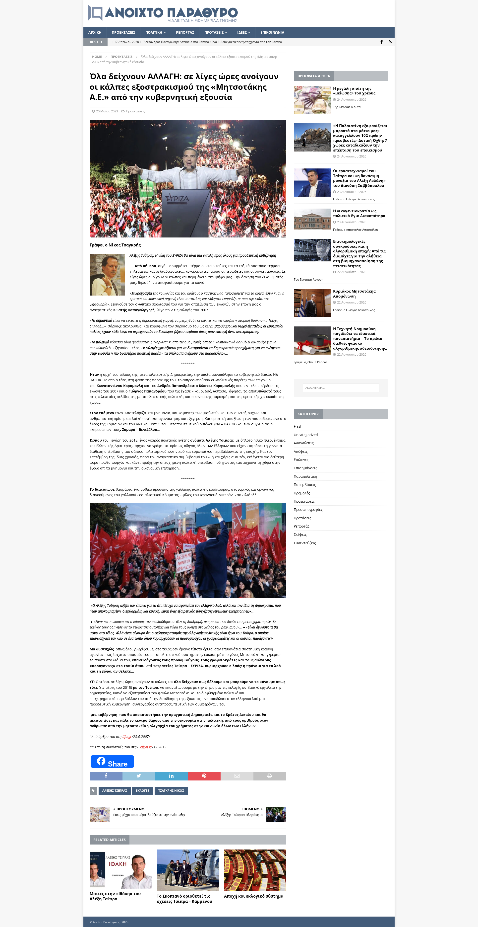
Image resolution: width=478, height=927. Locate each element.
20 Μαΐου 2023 (107, 111)
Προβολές (302, 493)
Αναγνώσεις (304, 443)
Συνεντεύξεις (305, 543)
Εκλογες (142, 790)
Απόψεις (301, 451)
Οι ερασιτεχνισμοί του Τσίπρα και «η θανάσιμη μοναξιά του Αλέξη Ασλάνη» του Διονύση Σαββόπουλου (359, 178)
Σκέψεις (300, 534)
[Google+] (390, 42)
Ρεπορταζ (185, 32)
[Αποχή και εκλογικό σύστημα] (255, 870)
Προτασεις (214, 32)
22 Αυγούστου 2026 (351, 272)
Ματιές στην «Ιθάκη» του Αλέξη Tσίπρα (115, 896)
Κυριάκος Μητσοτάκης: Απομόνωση (354, 294)
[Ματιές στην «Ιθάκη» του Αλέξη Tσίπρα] (121, 869)
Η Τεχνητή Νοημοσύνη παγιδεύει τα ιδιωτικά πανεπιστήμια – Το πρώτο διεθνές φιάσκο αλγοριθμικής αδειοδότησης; (360, 338)
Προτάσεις (302, 518)
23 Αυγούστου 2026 (351, 191)
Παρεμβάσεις (305, 484)
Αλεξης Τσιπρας (114, 790)
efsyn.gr (146, 747)
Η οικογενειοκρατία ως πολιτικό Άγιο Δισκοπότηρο (359, 213)
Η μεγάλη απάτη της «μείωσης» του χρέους (354, 91)
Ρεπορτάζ (301, 526)
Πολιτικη (153, 32)
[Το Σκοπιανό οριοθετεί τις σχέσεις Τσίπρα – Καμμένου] (188, 870)
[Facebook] (381, 42)
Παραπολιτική (305, 476)
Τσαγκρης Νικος (171, 790)
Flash (298, 426)
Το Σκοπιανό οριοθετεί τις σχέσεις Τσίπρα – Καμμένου (184, 898)
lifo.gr (127, 736)
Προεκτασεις (123, 32)
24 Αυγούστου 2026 (351, 99)
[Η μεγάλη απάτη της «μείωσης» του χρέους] (312, 100)
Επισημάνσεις (305, 467)
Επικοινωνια (272, 32)
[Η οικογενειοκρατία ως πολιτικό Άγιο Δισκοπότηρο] (312, 219)
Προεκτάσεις (135, 111)
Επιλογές (301, 459)
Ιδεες (242, 32)
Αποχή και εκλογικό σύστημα (253, 896)
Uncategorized (306, 434)
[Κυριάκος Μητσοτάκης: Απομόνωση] (312, 303)
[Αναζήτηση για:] (341, 388)
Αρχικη (95, 32)
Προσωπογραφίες (308, 509)
